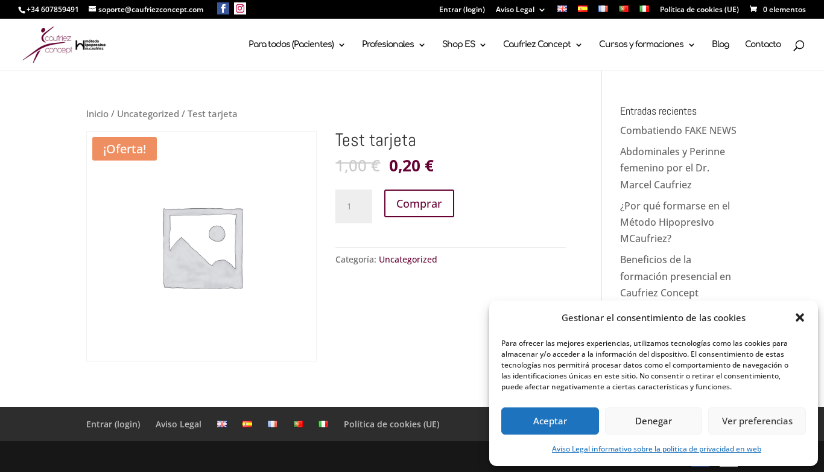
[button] (800, 317)
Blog (720, 44)
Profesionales (388, 44)
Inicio (97, 113)
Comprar (419, 203)
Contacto (763, 44)
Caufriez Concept (537, 44)
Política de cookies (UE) (699, 10)
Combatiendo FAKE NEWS (678, 130)
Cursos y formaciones (641, 44)
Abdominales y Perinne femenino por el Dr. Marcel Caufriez (672, 168)
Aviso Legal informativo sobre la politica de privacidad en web (656, 449)
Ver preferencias (757, 421)
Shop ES (458, 44)
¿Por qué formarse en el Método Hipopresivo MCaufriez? (675, 222)
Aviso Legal (515, 10)
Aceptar (550, 421)
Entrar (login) (462, 10)
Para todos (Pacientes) (291, 44)
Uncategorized (148, 113)
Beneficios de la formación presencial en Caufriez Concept (675, 276)
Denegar (653, 421)
